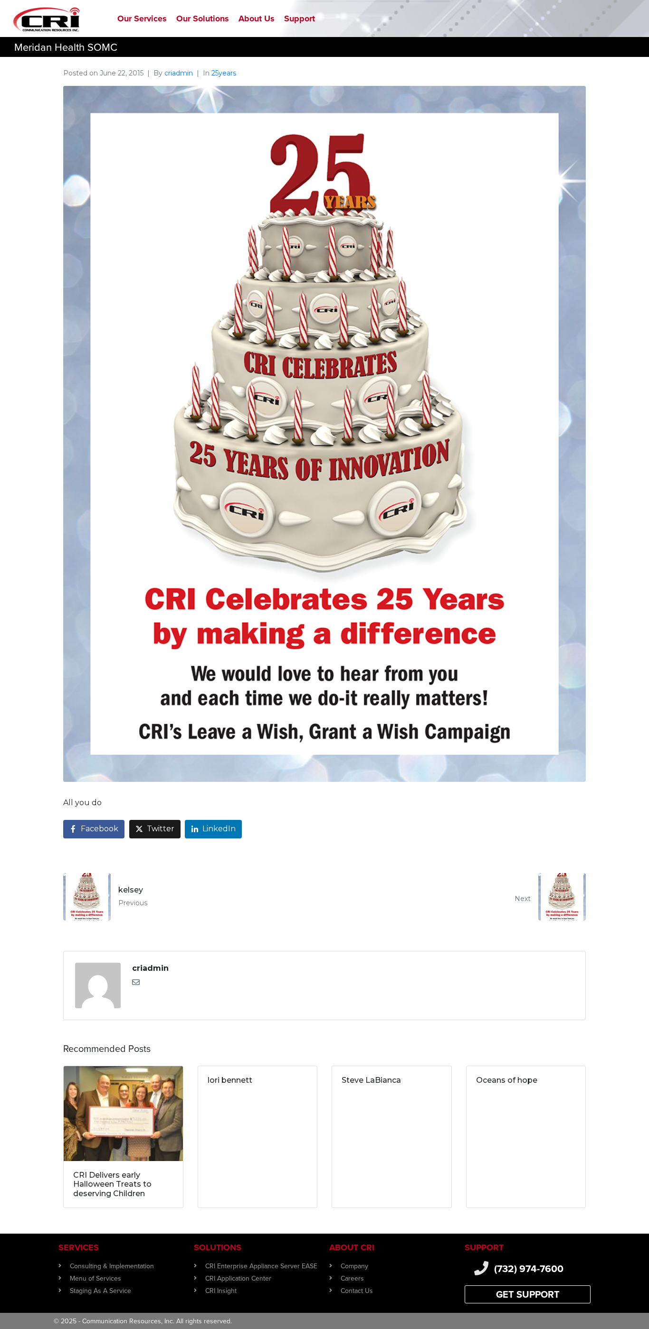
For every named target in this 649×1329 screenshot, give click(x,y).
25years (223, 73)
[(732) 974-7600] (481, 1268)
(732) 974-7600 (528, 1268)
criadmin (178, 73)
